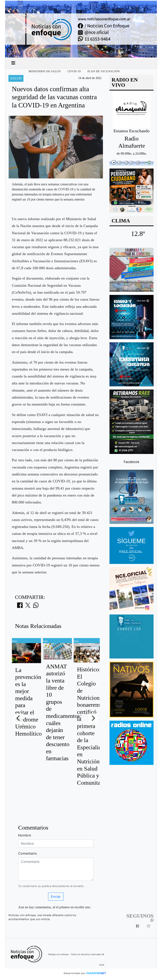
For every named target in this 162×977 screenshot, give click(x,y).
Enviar (56, 896)
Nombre (24, 835)
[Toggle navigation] (13, 63)
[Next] (93, 718)
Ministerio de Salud (45, 71)
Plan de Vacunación (104, 71)
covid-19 (74, 71)
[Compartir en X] (28, 606)
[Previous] (18, 718)
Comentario (27, 853)
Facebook (131, 462)
